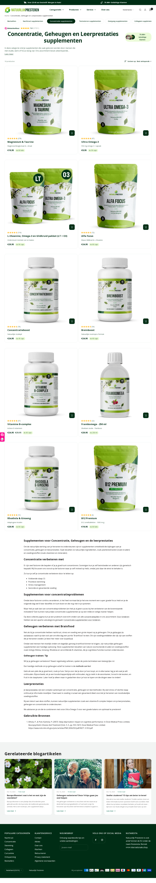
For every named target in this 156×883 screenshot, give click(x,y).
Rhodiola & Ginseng (19, 518)
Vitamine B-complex (19, 424)
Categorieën (55, 9)
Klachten (38, 849)
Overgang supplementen (118, 21)
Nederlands (127, 10)
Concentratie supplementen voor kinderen (82, 620)
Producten (74, 9)
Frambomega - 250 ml (93, 424)
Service (90, 9)
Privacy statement (42, 857)
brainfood (68, 638)
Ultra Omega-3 (90, 142)
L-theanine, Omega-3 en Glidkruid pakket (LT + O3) (37, 236)
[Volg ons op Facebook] (96, 840)
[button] (12, 138)
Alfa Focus (87, 236)
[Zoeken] (140, 10)
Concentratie (10, 841)
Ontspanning (10, 857)
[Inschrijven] (85, 847)
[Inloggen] (145, 10)
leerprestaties (32, 690)
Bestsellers (11, 21)
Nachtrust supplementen (33, 21)
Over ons (105, 9)
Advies (37, 841)
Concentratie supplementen (61, 21)
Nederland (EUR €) (13, 870)
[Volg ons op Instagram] (102, 840)
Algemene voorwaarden (45, 861)
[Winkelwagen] (150, 10)
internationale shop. (139, 847)
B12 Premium (89, 518)
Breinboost (88, 330)
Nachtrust (9, 838)
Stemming (9, 845)
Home (7, 16)
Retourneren (40, 853)
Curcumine (9, 853)
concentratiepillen (92, 617)
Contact (38, 838)
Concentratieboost (18, 330)
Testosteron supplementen (90, 21)
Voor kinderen (123, 617)
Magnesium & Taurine (20, 142)
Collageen (9, 849)
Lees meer (9, 54)
